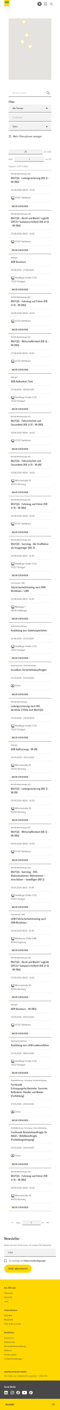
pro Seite (47, 151)
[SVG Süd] (6, 3)
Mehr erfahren (20, 206)
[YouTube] (24, 1392)
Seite (11, 159)
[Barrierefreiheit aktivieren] (39, 4)
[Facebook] (18, 1392)
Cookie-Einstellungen (13, 1358)
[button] (30, 46)
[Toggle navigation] (45, 4)
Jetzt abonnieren (18, 1268)
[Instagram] (12, 1392)
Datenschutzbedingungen (35, 1260)
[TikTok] (31, 1392)
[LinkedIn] (6, 1392)
